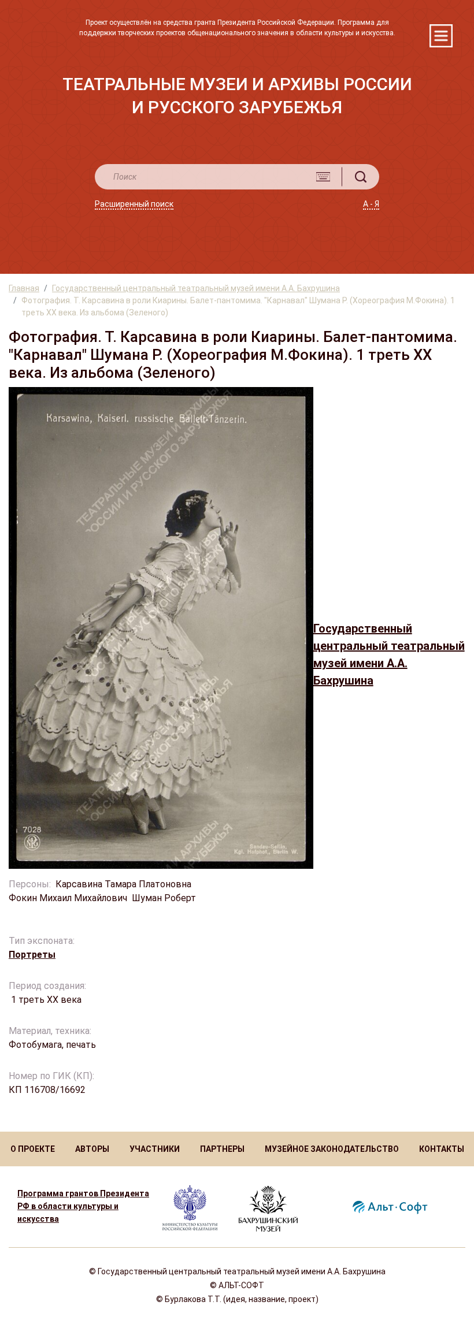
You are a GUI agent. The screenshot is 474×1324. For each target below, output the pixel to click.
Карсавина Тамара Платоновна (123, 884)
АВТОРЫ (92, 1149)
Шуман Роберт (164, 897)
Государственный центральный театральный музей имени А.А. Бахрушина (196, 288)
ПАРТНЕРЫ (222, 1149)
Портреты (32, 954)
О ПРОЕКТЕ (32, 1149)
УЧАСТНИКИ (154, 1149)
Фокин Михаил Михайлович (68, 897)
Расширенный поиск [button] (134, 204)
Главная (24, 288)
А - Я (371, 204)
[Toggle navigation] (441, 35)
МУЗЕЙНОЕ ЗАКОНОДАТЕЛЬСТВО (332, 1149)
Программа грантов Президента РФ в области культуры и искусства (83, 1206)
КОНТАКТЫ (441, 1149)
